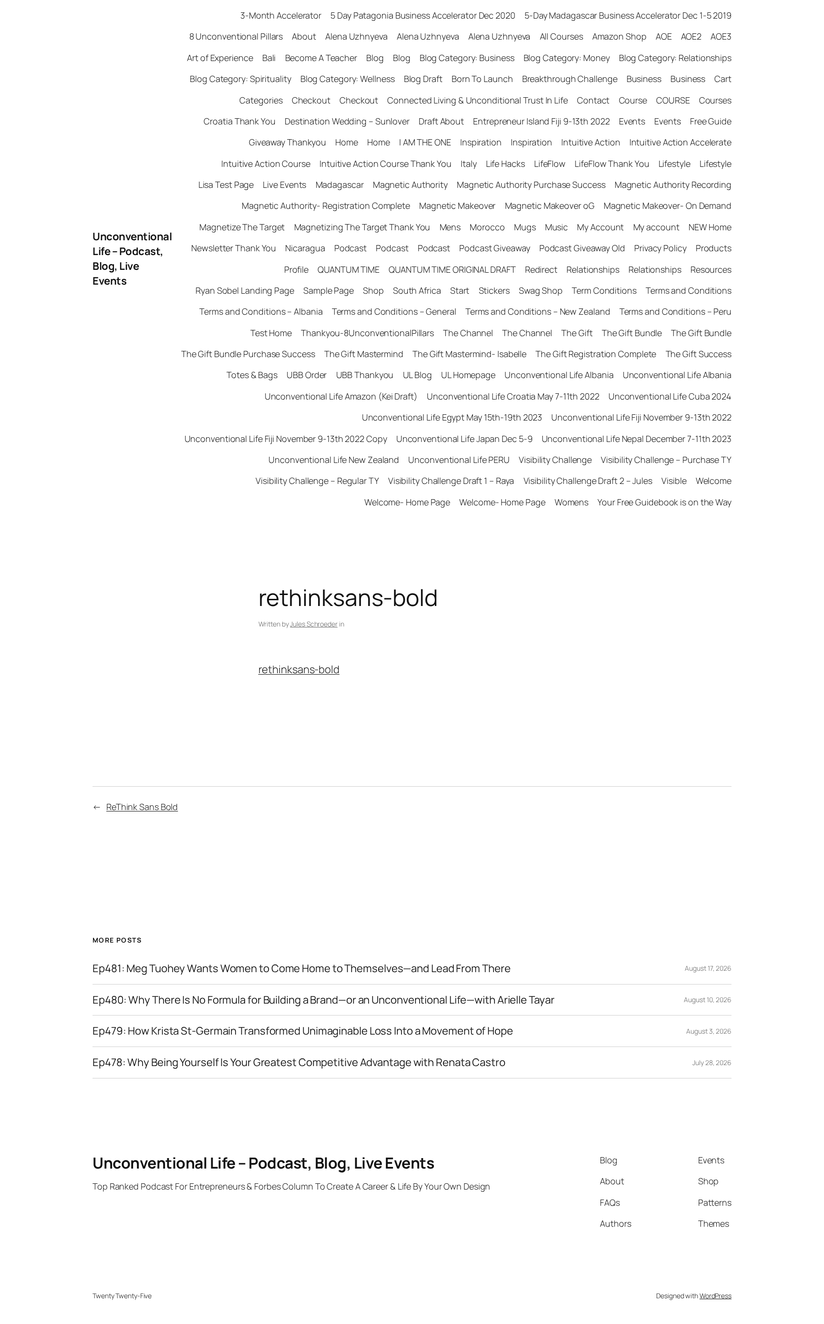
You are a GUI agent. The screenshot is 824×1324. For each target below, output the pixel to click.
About (304, 36)
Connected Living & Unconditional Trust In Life (477, 100)
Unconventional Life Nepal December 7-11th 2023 (636, 438)
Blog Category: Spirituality (240, 78)
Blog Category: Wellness (347, 78)
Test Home (271, 333)
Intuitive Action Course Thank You (385, 163)
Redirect (541, 269)
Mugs (525, 227)
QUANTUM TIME (349, 269)
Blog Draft (423, 78)
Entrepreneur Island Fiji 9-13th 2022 (541, 121)
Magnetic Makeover (457, 205)
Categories (260, 100)
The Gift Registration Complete (596, 353)
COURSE (673, 100)
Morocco (487, 227)
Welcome (713, 480)
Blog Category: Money (567, 57)
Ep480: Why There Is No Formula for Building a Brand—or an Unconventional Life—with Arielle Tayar (323, 1000)
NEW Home (710, 227)
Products (713, 248)
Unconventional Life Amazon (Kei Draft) (341, 396)
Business (644, 78)
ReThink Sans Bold (142, 806)
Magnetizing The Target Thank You (362, 227)
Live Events (284, 184)
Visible (673, 480)
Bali (269, 57)
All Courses (561, 36)
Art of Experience (220, 57)
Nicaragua (305, 248)
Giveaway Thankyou (287, 142)
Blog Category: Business (467, 57)
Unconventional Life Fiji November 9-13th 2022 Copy (286, 438)
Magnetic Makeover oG (550, 205)
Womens (571, 502)
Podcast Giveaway (494, 248)
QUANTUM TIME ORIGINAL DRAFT (452, 269)
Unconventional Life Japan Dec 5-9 (464, 438)
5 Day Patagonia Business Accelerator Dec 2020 (422, 15)
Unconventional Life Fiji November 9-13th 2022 (641, 417)
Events (632, 121)
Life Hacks (505, 163)
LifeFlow (550, 163)
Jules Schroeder (314, 623)
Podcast (350, 248)
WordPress (715, 1295)
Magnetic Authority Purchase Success (531, 184)
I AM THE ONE (425, 142)
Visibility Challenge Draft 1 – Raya (451, 480)
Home (346, 142)
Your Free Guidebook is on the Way (664, 502)
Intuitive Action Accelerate (680, 142)
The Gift (576, 333)
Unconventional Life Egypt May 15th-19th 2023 (452, 417)
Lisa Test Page (226, 184)
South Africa (417, 290)
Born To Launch (482, 78)
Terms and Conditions (688, 290)
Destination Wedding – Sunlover (347, 121)
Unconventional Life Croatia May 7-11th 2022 (513, 396)
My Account (600, 227)
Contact (593, 100)
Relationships (592, 269)
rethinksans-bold (299, 669)
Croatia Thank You (239, 121)
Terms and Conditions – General (394, 311)
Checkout (311, 100)
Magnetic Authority (410, 184)
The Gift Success (698, 353)
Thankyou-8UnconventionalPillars (367, 333)
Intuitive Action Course (265, 163)
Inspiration (481, 142)
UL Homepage (468, 374)
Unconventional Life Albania (559, 374)
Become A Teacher (321, 57)
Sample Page (328, 290)
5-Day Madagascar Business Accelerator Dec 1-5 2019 (628, 15)
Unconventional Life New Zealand (333, 459)
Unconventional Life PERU (459, 459)
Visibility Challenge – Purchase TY (666, 459)
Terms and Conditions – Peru (675, 311)
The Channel (468, 333)
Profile (296, 269)
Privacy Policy (660, 248)
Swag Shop (541, 290)
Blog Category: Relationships (675, 57)
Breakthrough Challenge (570, 78)
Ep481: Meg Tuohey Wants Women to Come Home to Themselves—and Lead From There (301, 969)
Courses (715, 100)
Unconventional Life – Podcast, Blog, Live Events (132, 258)
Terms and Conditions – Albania (260, 311)
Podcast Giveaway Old (582, 248)
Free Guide (710, 121)
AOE (664, 36)
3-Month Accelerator (280, 15)
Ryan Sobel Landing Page (245, 290)
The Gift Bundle (632, 333)
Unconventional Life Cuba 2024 (669, 396)
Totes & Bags (252, 374)
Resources (710, 269)
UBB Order (307, 374)
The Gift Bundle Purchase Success (248, 353)
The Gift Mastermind (363, 353)
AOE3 (721, 36)
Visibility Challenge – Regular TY (317, 480)
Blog (375, 57)
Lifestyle (674, 163)
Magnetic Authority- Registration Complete (326, 205)
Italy (469, 163)
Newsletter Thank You (233, 248)
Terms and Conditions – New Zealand (537, 311)
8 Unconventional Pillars (236, 36)
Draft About (441, 121)
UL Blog (417, 374)
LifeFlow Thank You (612, 163)
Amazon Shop (619, 36)
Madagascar (340, 184)
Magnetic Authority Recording (673, 184)
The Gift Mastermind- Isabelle (469, 353)
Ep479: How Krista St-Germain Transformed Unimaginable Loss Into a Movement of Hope (303, 1031)
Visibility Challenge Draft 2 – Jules (588, 480)
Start (460, 290)
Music (556, 227)
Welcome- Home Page (407, 502)
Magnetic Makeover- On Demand (667, 205)
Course (633, 100)
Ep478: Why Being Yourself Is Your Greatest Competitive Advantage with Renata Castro (299, 1062)
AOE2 (691, 36)
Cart (722, 78)
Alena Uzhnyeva (356, 36)
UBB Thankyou (365, 374)
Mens (450, 227)
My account (656, 227)
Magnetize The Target (242, 227)
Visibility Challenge (555, 459)
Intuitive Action (590, 142)
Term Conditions (604, 290)
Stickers (494, 290)
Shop (373, 290)
